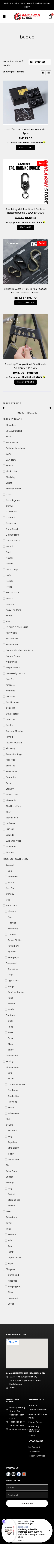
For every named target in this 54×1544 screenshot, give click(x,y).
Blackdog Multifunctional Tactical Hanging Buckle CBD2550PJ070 (25, 210)
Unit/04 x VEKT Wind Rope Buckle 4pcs (25, 131)
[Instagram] (13, 1474)
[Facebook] (18, 1474)
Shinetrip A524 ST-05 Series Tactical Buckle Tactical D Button (25, 290)
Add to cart (25, 147)
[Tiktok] (8, 1474)
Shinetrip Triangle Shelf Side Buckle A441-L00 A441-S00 (25, 365)
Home (6, 61)
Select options (25, 302)
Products (16, 61)
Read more (25, 227)
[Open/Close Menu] (4, 16)
